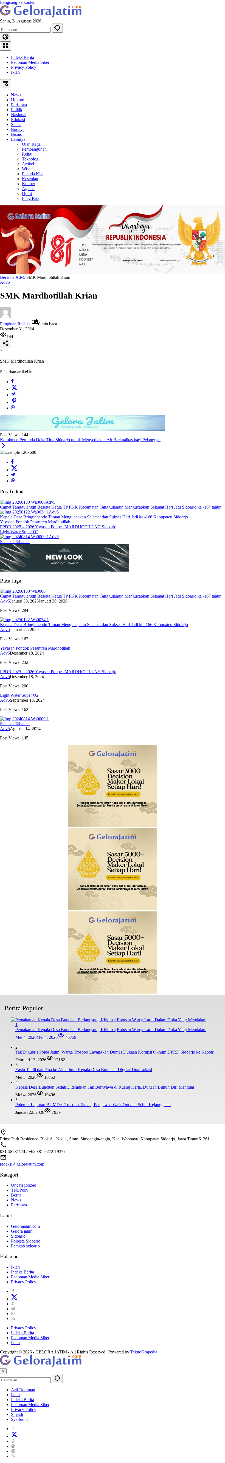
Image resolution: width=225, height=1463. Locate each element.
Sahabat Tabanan (15, 541)
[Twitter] (14, 389)
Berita (16, 1195)
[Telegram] (13, 394)
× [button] (3, 1371)
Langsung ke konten (17, 2)
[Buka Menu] (5, 46)
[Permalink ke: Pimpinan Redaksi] (5, 316)
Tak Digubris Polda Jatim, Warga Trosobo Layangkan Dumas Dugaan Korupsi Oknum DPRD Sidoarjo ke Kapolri (115, 1052)
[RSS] (13, 1318)
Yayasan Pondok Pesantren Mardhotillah (35, 522)
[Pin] (14, 402)
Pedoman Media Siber (30, 62)
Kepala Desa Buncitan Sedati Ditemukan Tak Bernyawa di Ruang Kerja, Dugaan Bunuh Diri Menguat (104, 1087)
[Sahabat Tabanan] (24, 536)
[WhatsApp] (13, 408)
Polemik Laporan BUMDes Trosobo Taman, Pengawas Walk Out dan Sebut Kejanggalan (93, 1104)
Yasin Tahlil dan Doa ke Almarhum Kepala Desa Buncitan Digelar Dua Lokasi (83, 1069)
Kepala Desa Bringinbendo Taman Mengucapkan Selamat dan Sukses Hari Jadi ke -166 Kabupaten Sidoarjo (94, 517)
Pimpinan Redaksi (16, 324)
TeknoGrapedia (143, 1352)
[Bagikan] (5, 343)
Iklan (15, 72)
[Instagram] (13, 1313)
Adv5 (5, 282)
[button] (57, 28)
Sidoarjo (18, 1236)
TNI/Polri (19, 1190)
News (16, 1200)
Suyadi (17, 1414)
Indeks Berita (22, 57)
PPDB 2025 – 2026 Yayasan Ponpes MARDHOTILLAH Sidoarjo (58, 526)
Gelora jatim (21, 1231)
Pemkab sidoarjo (25, 1246)
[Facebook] (12, 381)
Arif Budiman (23, 1389)
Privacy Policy (23, 67)
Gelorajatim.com (25, 1226)
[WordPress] (13, 1308)
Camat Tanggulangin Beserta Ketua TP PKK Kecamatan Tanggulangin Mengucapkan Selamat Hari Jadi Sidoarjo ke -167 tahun (110, 507)
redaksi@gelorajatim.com (22, 1164)
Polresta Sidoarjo (25, 1241)
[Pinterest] (13, 1303)
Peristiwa (19, 1205)
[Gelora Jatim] (41, 16)
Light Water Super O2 (19, 531)
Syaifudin (19, 1419)
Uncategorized (23, 1185)
